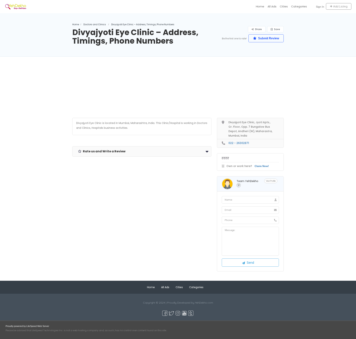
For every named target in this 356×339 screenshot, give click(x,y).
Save (276, 29)
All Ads (272, 6)
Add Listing (339, 6)
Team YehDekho (247, 181)
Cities (284, 6)
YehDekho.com (204, 302)
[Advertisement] (178, 92)
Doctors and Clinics (94, 24)
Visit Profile (271, 181)
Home (260, 6)
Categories (299, 6)
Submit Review (268, 38)
